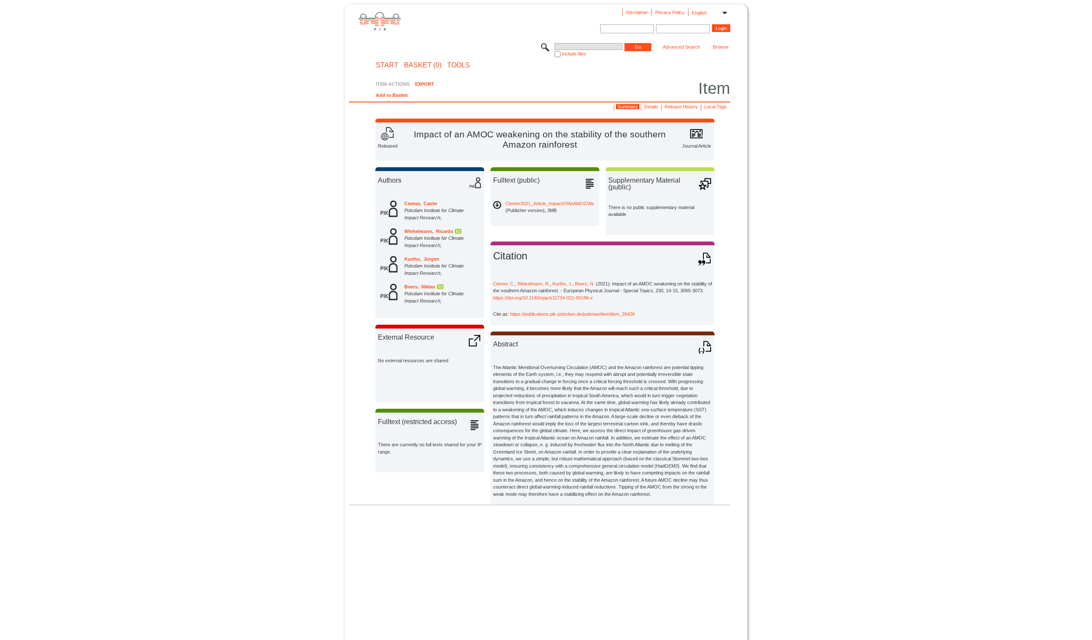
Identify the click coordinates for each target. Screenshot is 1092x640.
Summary (628, 106)
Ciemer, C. (504, 283)
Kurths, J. (562, 283)
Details (651, 106)
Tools (458, 65)
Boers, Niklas (419, 286)
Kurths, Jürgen (421, 259)
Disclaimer (637, 12)
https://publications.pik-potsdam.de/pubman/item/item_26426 (572, 314)
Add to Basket (392, 95)
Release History (681, 106)
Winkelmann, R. (533, 283)
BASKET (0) (422, 65)
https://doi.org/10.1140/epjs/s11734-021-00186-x (543, 297)
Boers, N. (585, 283)
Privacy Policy (670, 12)
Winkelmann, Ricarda (428, 231)
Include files (574, 53)
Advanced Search (681, 46)
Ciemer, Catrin (420, 203)
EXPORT (424, 84)
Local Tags (715, 106)
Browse (721, 46)
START (387, 65)
